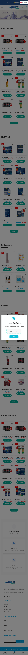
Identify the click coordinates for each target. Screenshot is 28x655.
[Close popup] (24, 317)
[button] (24, 2)
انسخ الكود (14, 336)
